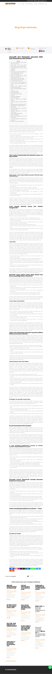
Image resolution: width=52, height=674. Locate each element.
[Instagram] (17, 569)
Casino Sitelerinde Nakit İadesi (16, 113)
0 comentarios (32, 48)
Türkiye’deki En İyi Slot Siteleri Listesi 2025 (18, 104)
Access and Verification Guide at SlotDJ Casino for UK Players (25, 587)
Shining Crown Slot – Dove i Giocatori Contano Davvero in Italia (11, 644)
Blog (46, 3)
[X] (22, 569)
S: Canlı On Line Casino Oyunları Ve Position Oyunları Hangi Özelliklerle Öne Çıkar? (18, 83)
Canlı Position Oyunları (15, 92)
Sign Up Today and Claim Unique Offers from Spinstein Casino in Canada (26, 607)
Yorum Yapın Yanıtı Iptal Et (15, 74)
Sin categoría (21, 48)
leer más (8, 599)
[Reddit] (11, 571)
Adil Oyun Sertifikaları (14, 114)
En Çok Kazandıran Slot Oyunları (16, 80)
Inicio (19, 3)
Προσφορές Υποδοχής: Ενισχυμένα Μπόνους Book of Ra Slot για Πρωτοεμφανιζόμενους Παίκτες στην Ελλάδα (40, 632)
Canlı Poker (13, 70)
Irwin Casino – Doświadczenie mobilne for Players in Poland (12, 587)
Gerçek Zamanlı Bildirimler (15, 96)
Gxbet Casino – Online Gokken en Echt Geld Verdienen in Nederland (12, 625)
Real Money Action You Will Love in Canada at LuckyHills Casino (11, 606)
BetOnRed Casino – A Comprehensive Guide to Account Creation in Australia (40, 587)
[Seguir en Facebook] (40, 51)
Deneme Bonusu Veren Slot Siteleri (17, 78)
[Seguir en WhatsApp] (44, 51)
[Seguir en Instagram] (42, 51)
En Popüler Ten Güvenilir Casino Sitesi (18, 79)
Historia (23, 3)
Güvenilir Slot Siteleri (14, 91)
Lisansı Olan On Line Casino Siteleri (17, 121)
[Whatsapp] (33, 569)
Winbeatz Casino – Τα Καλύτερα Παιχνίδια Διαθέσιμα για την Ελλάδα (40, 609)
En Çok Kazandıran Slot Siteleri (16, 93)
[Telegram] (38, 569)
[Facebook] (11, 569)
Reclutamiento (41, 3)
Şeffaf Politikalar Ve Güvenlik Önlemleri (18, 105)
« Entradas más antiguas (11, 661)
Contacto (35, 3)
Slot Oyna (12, 95)
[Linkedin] (27, 569)
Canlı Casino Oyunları (15, 97)
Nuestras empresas (29, 3)
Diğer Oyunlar (13, 106)
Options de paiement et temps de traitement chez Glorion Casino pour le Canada (26, 628)
